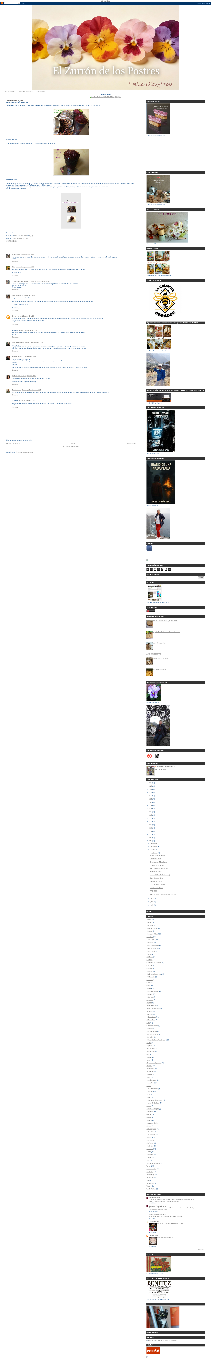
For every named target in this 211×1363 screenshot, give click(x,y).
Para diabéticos (151, 1080)
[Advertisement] (175, 153)
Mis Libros (149, 1071)
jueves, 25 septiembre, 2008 (25, 254)
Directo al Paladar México (157, 1206)
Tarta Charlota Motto (156, 878)
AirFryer (149, 922)
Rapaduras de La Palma (157, 855)
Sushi (148, 1160)
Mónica (14, 295)
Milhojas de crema (156, 881)
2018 (150, 808)
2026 (150, 783)
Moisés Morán (16, 390)
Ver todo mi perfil (160, 769)
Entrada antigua (131, 443)
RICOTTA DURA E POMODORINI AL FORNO (170, 1223)
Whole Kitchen (151, 1189)
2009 (150, 838)
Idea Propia (150, 1048)
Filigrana (149, 1003)
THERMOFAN (153, 1236)
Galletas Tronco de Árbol (160, 658)
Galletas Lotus (151, 1017)
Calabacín (149, 957)
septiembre (154, 853)
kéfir (147, 1054)
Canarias (149, 965)
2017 (150, 812)
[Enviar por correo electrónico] (7, 241)
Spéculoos (149, 1154)
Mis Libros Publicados (26, 91)
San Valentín (150, 1134)
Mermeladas (150, 1068)
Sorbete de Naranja (156, 871)
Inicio (73, 443)
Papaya (148, 1077)
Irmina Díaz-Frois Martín (20, 235)
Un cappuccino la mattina (157, 1215)
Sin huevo (149, 1149)
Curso (148, 985)
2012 (150, 828)
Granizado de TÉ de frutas (158, 862)
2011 (150, 831)
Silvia (13, 254)
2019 (150, 805)
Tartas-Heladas (151, 1169)
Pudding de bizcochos (157, 865)
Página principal (10, 91)
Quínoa (148, 1117)
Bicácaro (149, 931)
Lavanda (149, 1057)
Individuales (150, 1051)
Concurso (149, 980)
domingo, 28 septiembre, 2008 (31, 390)
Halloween (149, 1028)
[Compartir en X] (11, 241)
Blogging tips (105, 1)
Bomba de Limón (155, 859)
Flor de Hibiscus (151, 1005)
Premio (148, 1106)
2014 (150, 821)
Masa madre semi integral (165, 1237)
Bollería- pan (150, 940)
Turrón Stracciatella (158, 643)
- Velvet (148, 919)
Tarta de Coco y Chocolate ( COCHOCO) (163, 894)
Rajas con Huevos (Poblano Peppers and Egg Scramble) (166, 1216)
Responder (15, 261)
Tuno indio (149, 1177)
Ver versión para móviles (71, 446)
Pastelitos (149, 1091)
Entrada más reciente (13, 443)
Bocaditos (149, 937)
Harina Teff (149, 1037)
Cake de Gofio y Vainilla (157, 884)
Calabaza (149, 960)
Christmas (149, 971)
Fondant (149, 1011)
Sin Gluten (149, 1146)
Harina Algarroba (151, 1031)
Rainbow (149, 1120)
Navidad (149, 1074)
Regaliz (148, 1126)
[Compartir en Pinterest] (16, 241)
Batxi (13, 267)
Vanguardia (150, 1183)
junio (152, 905)
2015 (150, 818)
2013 (150, 825)
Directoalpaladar (154, 1197)
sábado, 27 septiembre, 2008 (26, 376)
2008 (150, 841)
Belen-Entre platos (18, 342)
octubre (153, 850)
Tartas (148, 1166)
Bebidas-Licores (151, 928)
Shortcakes (150, 1140)
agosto (153, 898)
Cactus (148, 954)
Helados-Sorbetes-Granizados (20, 238)
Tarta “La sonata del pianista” (159, 868)
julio (152, 902)
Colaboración (150, 977)
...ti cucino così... (155, 1221)
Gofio (148, 1023)
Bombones (149, 942)
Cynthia (14, 376)
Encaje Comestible (152, 991)
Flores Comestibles (152, 1008)
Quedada (149, 1114)
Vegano (148, 1186)
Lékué (148, 1060)
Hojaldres (149, 1046)
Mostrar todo (201, 1249)
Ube (147, 1180)
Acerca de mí (40, 91)
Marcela (14, 357)
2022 (150, 796)
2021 (150, 799)
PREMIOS (153, 891)
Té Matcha (149, 1172)
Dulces (148, 988)
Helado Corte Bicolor (156, 888)
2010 (150, 834)
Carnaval (149, 968)
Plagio (148, 1097)
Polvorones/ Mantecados (154, 1100)
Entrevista (149, 997)
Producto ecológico (152, 1109)
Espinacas (149, 1000)
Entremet (149, 994)
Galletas (149, 1014)
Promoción (149, 1111)
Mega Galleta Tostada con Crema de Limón (166, 632)
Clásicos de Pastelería (153, 974)
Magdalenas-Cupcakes (153, 1063)
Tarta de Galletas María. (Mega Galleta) (164, 621)
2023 (150, 792)
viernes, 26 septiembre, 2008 (26, 316)
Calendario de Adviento (153, 962)
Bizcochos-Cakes (152, 934)
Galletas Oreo (150, 1020)
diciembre (154, 843)
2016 (150, 815)
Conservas (149, 983)
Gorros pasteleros (152, 1025)
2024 (150, 789)
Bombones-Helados (152, 945)
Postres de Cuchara (152, 1103)
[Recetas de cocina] (153, 1353)
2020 (150, 802)
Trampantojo (150, 1174)
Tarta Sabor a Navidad (159, 669)
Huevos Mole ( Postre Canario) (160, 875)
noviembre (154, 846)
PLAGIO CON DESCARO (153, 654)
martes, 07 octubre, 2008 (27, 401)
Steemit (148, 1157)
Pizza (148, 1094)
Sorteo (148, 1152)
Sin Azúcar (149, 1143)
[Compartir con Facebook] (14, 241)
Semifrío (149, 1137)
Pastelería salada (152, 1089)
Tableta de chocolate (153, 1163)
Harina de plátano (152, 1034)
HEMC (148, 1043)
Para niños (149, 1083)
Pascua (148, 1086)
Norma (14, 316)
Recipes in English (152, 1123)
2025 (150, 786)
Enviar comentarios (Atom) (24, 452)
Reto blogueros (151, 1129)
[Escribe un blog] (9, 241)
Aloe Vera (149, 925)
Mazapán (149, 1066)
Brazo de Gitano (151, 948)
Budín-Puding (150, 951)
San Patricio (150, 1131)
